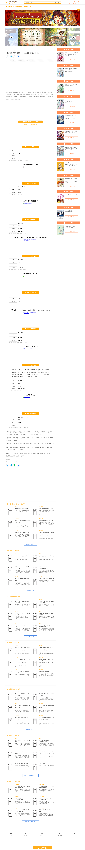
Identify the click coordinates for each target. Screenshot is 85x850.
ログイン (70, 2)
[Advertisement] (30, 110)
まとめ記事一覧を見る (30, 544)
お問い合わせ (59, 834)
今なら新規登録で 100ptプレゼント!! (42, 848)
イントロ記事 (17, 784)
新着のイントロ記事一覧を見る (30, 822)
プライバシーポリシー (42, 834)
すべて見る (52, 550)
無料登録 (74, 2)
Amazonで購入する (30, 147)
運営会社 (74, 834)
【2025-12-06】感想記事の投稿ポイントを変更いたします (18, 6)
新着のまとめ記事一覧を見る (30, 775)
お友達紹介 (11, 834)
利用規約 (25, 834)
